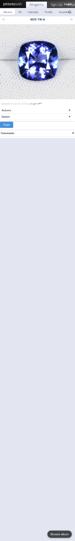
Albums (7, 12)
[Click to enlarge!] (37, 61)
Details (6, 116)
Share (6, 124)
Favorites (64, 12)
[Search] (70, 12)
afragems (34, 103)
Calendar (33, 12)
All (19, 12)
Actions (6, 110)
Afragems (36, 4)
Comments (7, 133)
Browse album (60, 534)
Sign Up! (56, 4)
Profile (49, 12)
